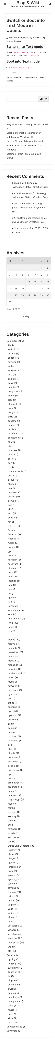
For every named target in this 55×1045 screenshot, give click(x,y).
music (11, 677)
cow (10, 462)
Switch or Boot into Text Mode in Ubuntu (25, 25)
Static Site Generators (19, 845)
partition (12, 736)
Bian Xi (38, 38)
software (12, 829)
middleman (15, 866)
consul (11, 454)
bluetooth (13, 404)
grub (32, 77)
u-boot (11, 896)
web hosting (14, 934)
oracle (11, 719)
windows (12, 938)
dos (10, 505)
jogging (12, 963)
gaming (12, 993)
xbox (10, 1018)
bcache (12, 387)
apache (12, 357)
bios (10, 399)
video (11, 917)
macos (11, 639)
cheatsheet (14, 437)
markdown (13, 652)
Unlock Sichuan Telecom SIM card (24, 141)
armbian (12, 362)
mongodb (13, 664)
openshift (13, 711)
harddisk (12, 559)
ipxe (10, 585)
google (11, 547)
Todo (9, 1022)
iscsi (10, 589)
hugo (12, 858)
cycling (12, 959)
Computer (11, 340)
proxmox (12, 786)
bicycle (12, 980)
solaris (11, 833)
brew (10, 408)
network (12, 685)
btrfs (10, 416)
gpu (10, 551)
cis (9, 446)
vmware (12, 929)
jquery (11, 597)
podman (12, 757)
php (10, 749)
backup (12, 378)
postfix (11, 765)
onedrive (12, 707)
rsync (11, 803)
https (10, 572)
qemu (11, 791)
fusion (11, 542)
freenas (12, 538)
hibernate (13, 568)
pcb (10, 744)
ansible (11, 353)
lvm (10, 631)
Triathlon (12, 972)
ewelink (12, 988)
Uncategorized (14, 1026)
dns (10, 488)
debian (11, 475)
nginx (11, 694)
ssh (9, 841)
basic (11, 383)
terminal (12, 887)
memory (12, 656)
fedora (11, 530)
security (12, 816)
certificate (13, 433)
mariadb (12, 648)
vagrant (12, 904)
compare (12, 450)
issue (10, 1005)
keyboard (13, 606)
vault (10, 908)
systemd (12, 883)
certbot (12, 429)
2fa (9, 345)
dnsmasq (12, 492)
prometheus (14, 782)
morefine (12, 669)
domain (12, 500)
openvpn (12, 715)
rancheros (13, 795)
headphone (14, 1001)
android (12, 349)
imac (10, 576)
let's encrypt (14, 618)
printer (11, 778)
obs (10, 698)
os (9, 723)
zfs (9, 951)
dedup (11, 479)
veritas (11, 913)
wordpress (13, 942)
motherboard (15, 673)
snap (10, 824)
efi (9, 509)
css (9, 467)
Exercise (11, 955)
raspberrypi (14, 799)
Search (43, 98)
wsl (9, 946)
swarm (11, 875)
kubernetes (14, 610)
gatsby (13, 850)
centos (11, 425)
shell (10, 820)
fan (9, 521)
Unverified (11, 1030)
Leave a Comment (14, 41)
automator (13, 370)
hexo (12, 854)
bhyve (11, 395)
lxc (9, 635)
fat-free (12, 526)
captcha (12, 420)
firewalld (12, 534)
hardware (13, 563)
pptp (10, 774)
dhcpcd (12, 484)
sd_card (12, 812)
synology (13, 879)
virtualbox (13, 925)
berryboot (13, 391)
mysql (11, 681)
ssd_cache (13, 837)
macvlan (12, 643)
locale (11, 627)
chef (10, 441)
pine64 (11, 753)
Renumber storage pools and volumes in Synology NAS (29, 207)
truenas (12, 892)
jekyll (12, 862)
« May (26, 316)
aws (10, 374)
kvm (10, 614)
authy (11, 366)
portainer (13, 761)
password (13, 740)
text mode (40, 77)
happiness (13, 997)
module (12, 660)
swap (11, 871)
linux (10, 622)
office (11, 702)
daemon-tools (15, 471)
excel (11, 517)
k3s (10, 601)
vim (10, 921)
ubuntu (18, 77)
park (10, 1014)
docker (11, 496)
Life (8, 976)
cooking (12, 984)
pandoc (12, 732)
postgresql (13, 770)
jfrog (10, 593)
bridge (11, 412)
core (10, 458)
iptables (12, 580)
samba (11, 807)
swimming (13, 967)
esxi (10, 513)
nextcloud (13, 690)
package (12, 728)
